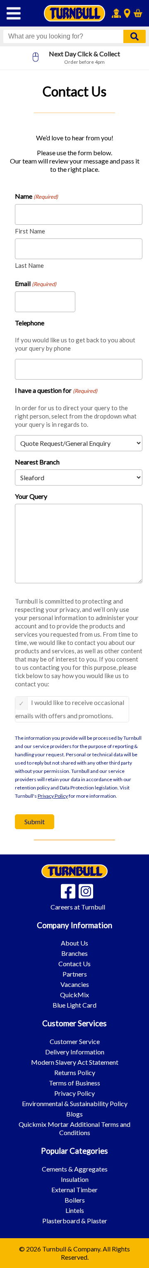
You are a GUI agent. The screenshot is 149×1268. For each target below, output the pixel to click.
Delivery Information (74, 1052)
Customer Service (75, 1041)
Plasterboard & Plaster (74, 1221)
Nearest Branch (37, 462)
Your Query (31, 496)
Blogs (74, 1114)
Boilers (75, 1200)
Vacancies (74, 984)
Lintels (74, 1210)
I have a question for (56, 390)
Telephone (29, 323)
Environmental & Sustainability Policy (74, 1103)
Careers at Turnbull (77, 907)
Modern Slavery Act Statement (74, 1062)
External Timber (74, 1189)
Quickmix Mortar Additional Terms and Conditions (74, 1128)
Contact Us (74, 963)
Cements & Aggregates (75, 1169)
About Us (74, 943)
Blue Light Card (74, 1005)
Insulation (75, 1179)
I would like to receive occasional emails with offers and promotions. (69, 708)
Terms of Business (74, 1083)
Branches (74, 953)
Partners (74, 974)
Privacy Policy (53, 796)
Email (35, 283)
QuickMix (74, 995)
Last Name (29, 265)
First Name (30, 231)
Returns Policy (74, 1072)
